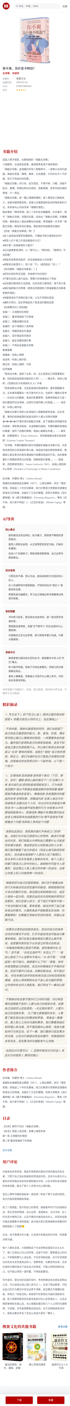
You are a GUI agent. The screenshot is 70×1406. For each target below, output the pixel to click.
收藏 (65, 6)
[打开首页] (7, 6)
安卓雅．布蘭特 (11, 73)
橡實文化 (21, 78)
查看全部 (62, 1326)
